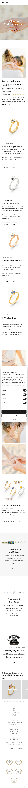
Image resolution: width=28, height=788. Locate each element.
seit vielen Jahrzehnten (18, 94)
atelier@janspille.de (14, 724)
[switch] (25, 395)
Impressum (14, 752)
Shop (14, 167)
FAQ (13, 742)
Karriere (18, 744)
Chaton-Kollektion (9, 521)
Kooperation (11, 744)
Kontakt (14, 662)
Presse (8, 742)
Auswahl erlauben (14, 415)
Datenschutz (19, 742)
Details (6, 167)
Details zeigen (21, 408)
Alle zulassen (14, 412)
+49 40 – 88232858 (14, 726)
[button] (13, 140)
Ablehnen (14, 419)
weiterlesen (14, 568)
